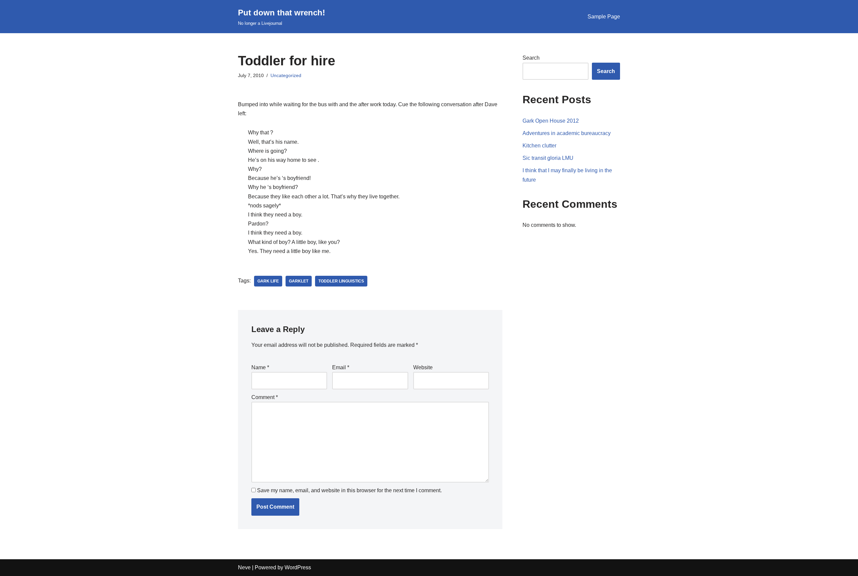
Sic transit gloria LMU (548, 158)
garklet (298, 281)
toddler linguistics (341, 281)
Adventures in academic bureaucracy (567, 133)
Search (531, 58)
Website (423, 367)
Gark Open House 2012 (551, 121)
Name (260, 367)
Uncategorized (285, 75)
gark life (268, 281)
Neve (244, 567)
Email (340, 367)
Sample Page (604, 16)
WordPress (298, 567)
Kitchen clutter (539, 145)
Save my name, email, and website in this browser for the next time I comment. (349, 490)
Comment (264, 397)
